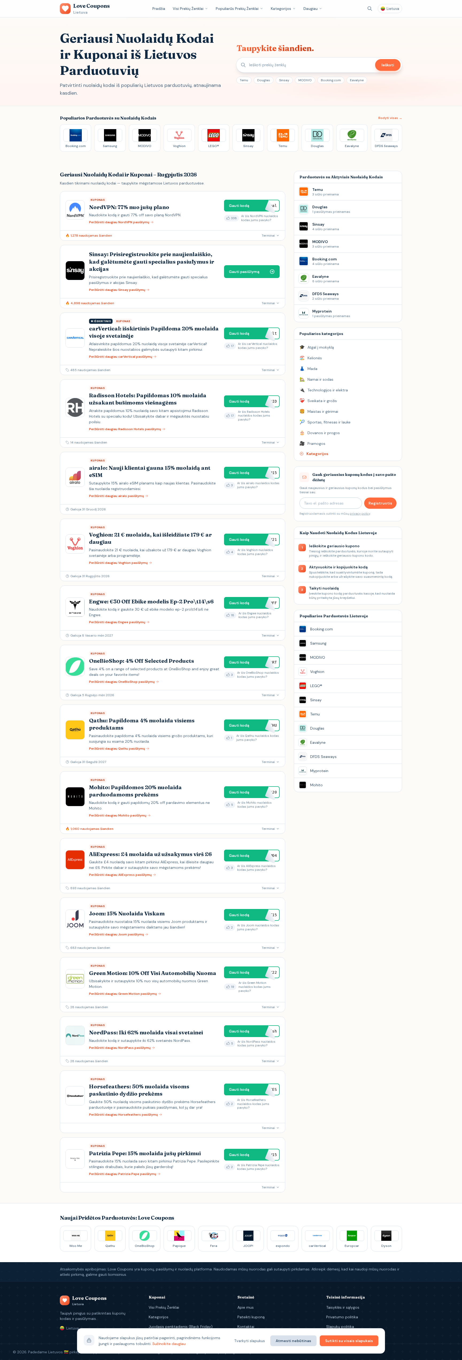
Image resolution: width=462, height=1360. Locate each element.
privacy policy (360, 513)
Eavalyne (357, 80)
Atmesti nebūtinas (293, 1340)
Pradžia (158, 8)
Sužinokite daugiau (169, 1343)
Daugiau (310, 8)
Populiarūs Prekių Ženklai (237, 8)
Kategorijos (281, 8)
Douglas (263, 80)
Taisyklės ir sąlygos (342, 1307)
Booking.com (331, 80)
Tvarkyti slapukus (249, 1340)
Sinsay (284, 80)
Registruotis (380, 503)
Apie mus (245, 1307)
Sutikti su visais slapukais (349, 1340)
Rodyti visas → (390, 118)
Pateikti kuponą (251, 1317)
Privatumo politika (342, 1317)
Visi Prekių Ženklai (188, 8)
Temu (244, 80)
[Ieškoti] (370, 8)
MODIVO (305, 80)
